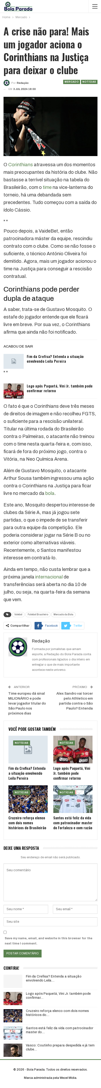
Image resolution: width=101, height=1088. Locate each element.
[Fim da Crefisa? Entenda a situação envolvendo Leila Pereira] (14, 361)
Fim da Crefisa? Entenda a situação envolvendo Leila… (54, 978)
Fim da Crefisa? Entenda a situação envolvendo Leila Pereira (55, 359)
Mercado (72, 82)
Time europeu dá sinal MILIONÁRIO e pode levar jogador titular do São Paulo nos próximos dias (27, 703)
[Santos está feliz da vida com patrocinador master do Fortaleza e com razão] (73, 799)
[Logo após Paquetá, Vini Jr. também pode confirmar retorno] (14, 391)
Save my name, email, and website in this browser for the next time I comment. (48, 941)
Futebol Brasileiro (38, 614)
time (47, 187)
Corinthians (20, 164)
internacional (49, 576)
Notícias (89, 82)
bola (49, 493)
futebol (18, 614)
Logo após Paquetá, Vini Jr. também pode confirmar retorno (60, 388)
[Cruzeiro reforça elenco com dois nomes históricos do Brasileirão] (28, 799)
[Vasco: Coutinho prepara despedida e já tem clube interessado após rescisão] (13, 1050)
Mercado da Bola (63, 614)
